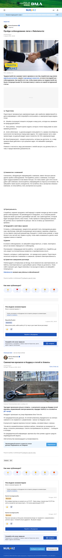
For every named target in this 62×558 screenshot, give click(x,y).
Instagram (51, 343)
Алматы (6, 460)
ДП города (7, 411)
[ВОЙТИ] (57, 10)
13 (44, 474)
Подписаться (51, 444)
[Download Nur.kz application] (31, 4)
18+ (11, 460)
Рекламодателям (52, 549)
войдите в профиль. (12, 315)
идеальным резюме (10, 78)
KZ (53, 10)
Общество (6, 21)
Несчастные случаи (19, 352)
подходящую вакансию (31, 78)
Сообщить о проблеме (37, 549)
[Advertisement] (31, 97)
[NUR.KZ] (31, 10)
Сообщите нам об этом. (29, 278)
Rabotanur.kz (8, 272)
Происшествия (8, 352)
